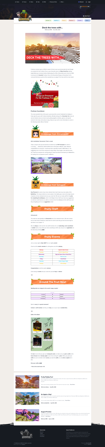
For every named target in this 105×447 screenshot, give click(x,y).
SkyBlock (56, 20)
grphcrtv (89, 444)
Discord (81, 2)
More (62, 2)
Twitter (41, 433)
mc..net (84, 6)
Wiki (45, 2)
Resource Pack (53, 2)
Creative (80, 20)
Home (18, 2)
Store (32, 2)
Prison (64, 20)
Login (89, 2)
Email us (23, 444)
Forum (25, 2)
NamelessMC (88, 443)
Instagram (42, 435)
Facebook (42, 436)
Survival (48, 20)
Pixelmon (71, 20)
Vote (39, 2)
